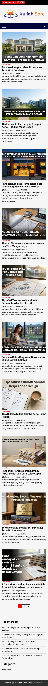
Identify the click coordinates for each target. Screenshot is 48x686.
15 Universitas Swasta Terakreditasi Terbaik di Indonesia (22, 529)
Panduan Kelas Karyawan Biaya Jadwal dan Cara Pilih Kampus (24, 358)
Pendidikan (6, 64)
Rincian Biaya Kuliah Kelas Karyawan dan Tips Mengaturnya (23, 245)
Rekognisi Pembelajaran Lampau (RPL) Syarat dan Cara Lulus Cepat (21, 472)
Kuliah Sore (37, 682)
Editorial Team (8, 73)
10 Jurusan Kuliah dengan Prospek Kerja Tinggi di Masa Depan (21, 125)
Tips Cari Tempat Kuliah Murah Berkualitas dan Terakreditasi (19, 302)
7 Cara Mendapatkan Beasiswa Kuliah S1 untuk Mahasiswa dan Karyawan (23, 586)
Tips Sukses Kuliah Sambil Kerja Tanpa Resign (24, 415)
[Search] (44, 26)
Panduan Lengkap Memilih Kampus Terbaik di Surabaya (22, 69)
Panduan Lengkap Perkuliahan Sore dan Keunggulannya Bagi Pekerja (22, 185)
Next (28, 606)
